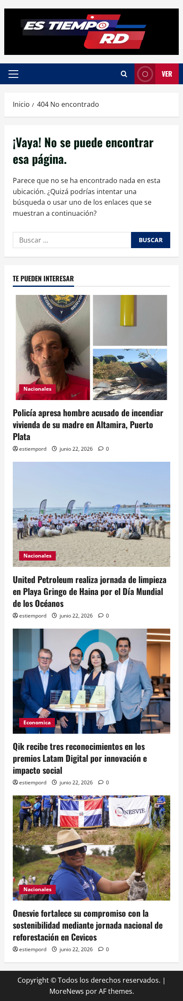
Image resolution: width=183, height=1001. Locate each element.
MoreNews (66, 991)
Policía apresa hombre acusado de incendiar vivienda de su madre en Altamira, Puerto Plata (88, 424)
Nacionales (37, 388)
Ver (167, 74)
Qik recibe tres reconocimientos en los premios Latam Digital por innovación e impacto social (80, 758)
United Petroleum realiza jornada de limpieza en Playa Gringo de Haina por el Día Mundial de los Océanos (89, 591)
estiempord (32, 448)
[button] (13, 74)
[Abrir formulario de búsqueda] (124, 74)
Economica (37, 722)
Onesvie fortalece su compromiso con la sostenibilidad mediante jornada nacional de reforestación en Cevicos (88, 925)
